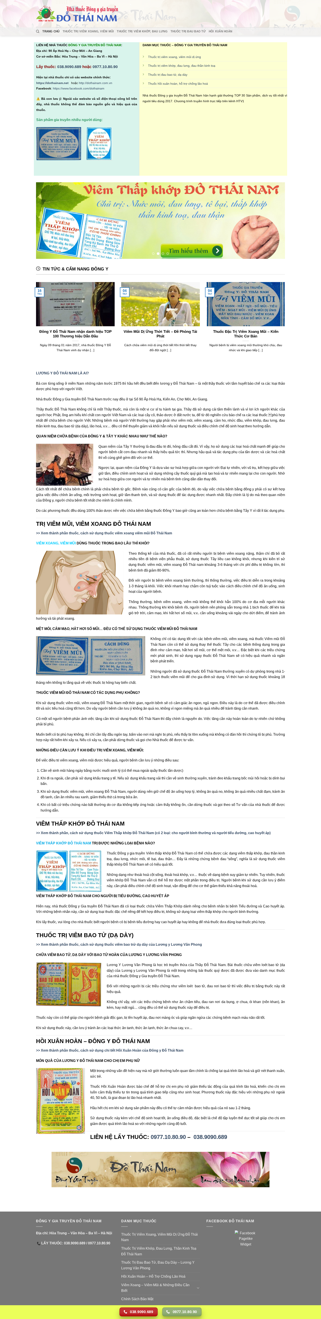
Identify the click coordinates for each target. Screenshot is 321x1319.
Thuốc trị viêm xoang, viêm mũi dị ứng (174, 57)
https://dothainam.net (52, 83)
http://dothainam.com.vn (96, 83)
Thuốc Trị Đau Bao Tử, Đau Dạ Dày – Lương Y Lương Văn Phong (158, 1265)
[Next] (274, 220)
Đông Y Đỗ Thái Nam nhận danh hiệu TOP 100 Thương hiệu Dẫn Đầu (75, 334)
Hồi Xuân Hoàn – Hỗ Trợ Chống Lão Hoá (153, 1276)
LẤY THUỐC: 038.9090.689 (62, 1243)
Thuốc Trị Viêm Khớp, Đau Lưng (142, 31)
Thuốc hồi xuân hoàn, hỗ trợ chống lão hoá (178, 83)
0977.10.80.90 (105, 67)
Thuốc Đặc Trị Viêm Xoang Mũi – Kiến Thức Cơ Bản (245, 334)
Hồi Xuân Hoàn (220, 31)
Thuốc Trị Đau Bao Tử (188, 31)
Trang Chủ (50, 31)
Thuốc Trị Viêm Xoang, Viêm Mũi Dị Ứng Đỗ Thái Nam (159, 1237)
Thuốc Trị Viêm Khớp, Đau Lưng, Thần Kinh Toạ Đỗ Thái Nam (158, 1251)
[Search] (37, 31)
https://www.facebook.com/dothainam (78, 88)
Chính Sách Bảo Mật (137, 1299)
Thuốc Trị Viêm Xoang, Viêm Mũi (88, 31)
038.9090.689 (69, 67)
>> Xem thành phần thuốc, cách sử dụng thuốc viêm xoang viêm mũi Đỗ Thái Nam (104, 533)
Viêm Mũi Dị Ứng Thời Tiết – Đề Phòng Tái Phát (160, 334)
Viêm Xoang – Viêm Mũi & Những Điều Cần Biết (155, 1288)
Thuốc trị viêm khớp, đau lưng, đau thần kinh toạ (181, 65)
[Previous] (46, 220)
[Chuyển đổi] (198, 1287)
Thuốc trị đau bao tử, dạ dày (167, 74)
